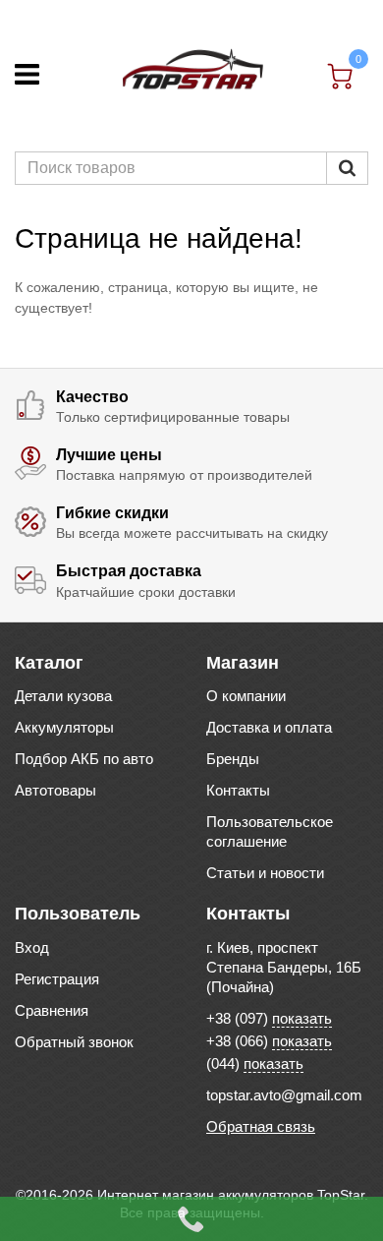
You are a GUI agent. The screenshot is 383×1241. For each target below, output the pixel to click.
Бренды (232, 758)
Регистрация (57, 979)
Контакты (238, 790)
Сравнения (51, 1010)
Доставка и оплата (269, 727)
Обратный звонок (74, 1042)
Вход (32, 947)
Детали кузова (63, 695)
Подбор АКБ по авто (84, 758)
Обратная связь (260, 1126)
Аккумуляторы (64, 727)
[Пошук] (347, 168)
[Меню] (27, 74)
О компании (246, 695)
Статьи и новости (265, 872)
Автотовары (55, 790)
